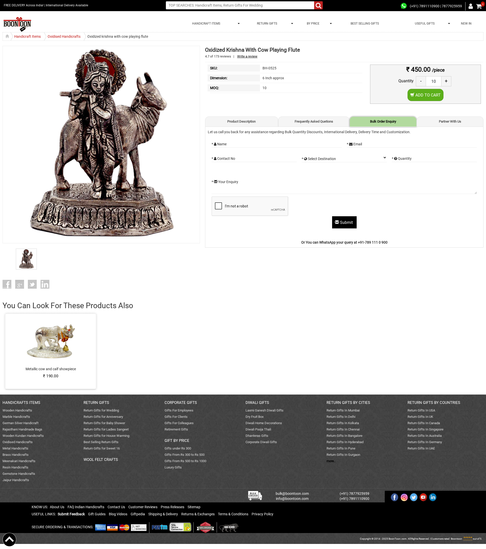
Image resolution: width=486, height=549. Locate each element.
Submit (346, 222)
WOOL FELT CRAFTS (101, 459)
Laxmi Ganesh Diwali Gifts (265, 410)
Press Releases (172, 507)
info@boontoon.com (292, 499)
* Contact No (223, 158)
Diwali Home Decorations (264, 423)
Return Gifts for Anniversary (103, 417)
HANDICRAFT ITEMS (205, 23)
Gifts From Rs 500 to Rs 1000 (185, 461)
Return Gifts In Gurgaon (343, 455)
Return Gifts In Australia (425, 436)
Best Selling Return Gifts (101, 442)
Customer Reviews (142, 507)
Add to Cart (427, 95)
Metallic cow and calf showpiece (51, 369)
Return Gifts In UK (420, 417)
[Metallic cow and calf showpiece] (50, 347)
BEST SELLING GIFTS (365, 23)
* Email (354, 144)
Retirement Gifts (176, 429)
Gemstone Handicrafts (19, 474)
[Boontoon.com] (9, 539)
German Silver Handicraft (20, 423)
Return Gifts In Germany (425, 442)
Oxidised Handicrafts (18, 442)
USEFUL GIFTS (424, 23)
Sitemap (194, 507)
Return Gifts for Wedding (101, 410)
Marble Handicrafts (16, 417)
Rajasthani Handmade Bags (22, 429)
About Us (57, 507)
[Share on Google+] (21, 284)
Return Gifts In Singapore (425, 429)
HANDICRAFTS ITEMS (21, 402)
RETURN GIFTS (266, 23)
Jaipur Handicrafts (16, 480)
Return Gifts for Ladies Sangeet (106, 429)
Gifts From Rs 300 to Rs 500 (185, 455)
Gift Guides (97, 514)
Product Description (241, 121)
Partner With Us (450, 121)
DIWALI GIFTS (257, 402)
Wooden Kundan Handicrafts (23, 436)
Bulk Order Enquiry (383, 121)
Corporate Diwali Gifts (261, 442)
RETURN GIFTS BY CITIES (348, 402)
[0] (479, 6)
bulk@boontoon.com (292, 494)
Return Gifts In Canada (424, 423)
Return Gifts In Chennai (343, 429)
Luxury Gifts (173, 467)
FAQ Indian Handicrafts (86, 507)
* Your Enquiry (225, 182)
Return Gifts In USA (421, 410)
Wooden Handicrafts (17, 410)
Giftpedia (138, 514)
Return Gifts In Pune (341, 448)
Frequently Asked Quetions (314, 121)
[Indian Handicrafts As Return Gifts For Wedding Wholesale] (17, 24)
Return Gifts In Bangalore (344, 436)
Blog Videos (118, 514)
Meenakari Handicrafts (19, 461)
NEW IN (466, 23)
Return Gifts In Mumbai (343, 410)
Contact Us (116, 507)
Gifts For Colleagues (179, 423)
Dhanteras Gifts (257, 436)
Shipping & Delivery (163, 514)
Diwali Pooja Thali (258, 429)
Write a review (247, 56)
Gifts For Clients (176, 417)
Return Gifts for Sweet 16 (102, 448)
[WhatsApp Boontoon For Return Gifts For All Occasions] (404, 6)
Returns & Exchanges (198, 514)
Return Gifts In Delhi (341, 417)
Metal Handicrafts (15, 448)
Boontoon (456, 538)
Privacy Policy (262, 514)
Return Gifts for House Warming (106, 436)
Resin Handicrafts (15, 467)
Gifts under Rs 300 (178, 448)
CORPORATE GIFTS (181, 402)
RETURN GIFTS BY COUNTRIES (434, 402)
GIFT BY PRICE (177, 440)
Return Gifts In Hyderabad (345, 442)
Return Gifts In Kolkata (343, 423)
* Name (219, 144)
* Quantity (402, 158)
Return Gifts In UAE (421, 448)
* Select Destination (319, 159)
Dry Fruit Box (255, 417)
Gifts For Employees (179, 410)
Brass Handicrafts (16, 455)
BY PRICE (312, 23)
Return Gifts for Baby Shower (104, 423)
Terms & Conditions (233, 514)
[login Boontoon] (471, 6)
